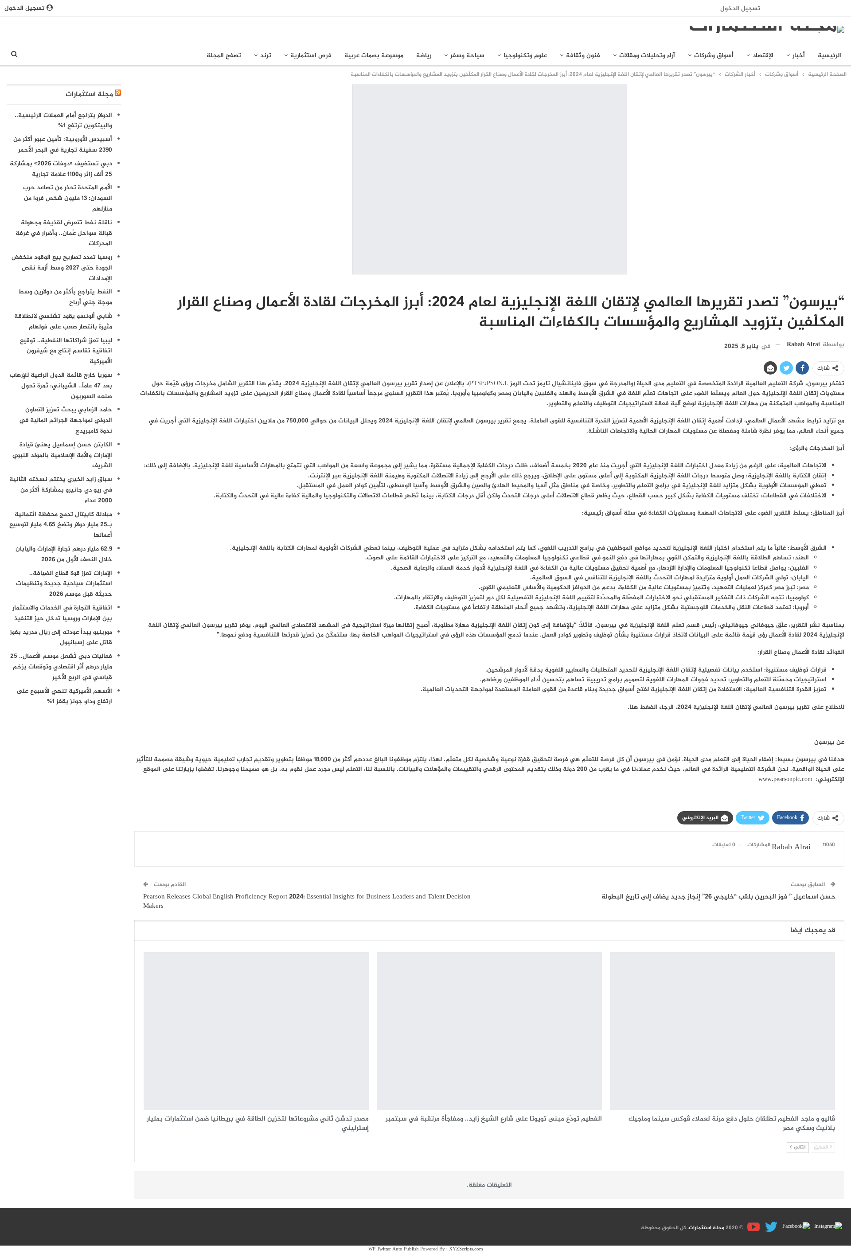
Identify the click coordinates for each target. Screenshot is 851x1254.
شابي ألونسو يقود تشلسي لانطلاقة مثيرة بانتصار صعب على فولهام (63, 321)
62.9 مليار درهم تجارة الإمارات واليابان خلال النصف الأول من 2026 (64, 554)
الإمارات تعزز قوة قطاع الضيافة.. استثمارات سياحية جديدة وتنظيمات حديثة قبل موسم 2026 (64, 584)
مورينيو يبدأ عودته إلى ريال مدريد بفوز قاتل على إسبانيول (61, 637)
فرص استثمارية (311, 56)
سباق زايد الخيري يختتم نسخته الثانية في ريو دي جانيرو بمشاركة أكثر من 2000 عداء (60, 490)
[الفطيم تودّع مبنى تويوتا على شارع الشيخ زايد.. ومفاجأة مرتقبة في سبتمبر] (489, 1031)
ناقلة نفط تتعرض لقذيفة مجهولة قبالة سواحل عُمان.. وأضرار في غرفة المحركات (64, 233)
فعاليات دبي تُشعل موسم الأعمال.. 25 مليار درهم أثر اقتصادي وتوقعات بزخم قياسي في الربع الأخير (61, 667)
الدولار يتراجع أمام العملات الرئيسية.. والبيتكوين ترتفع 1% (63, 120)
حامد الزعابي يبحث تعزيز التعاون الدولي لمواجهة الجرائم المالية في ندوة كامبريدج (65, 420)
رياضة (423, 56)
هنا (633, 707)
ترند (265, 56)
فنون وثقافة (583, 56)
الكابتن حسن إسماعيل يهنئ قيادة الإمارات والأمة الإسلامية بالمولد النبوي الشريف (62, 455)
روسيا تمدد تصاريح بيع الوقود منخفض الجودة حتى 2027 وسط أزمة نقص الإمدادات (62, 268)
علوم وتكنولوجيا (525, 56)
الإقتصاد (763, 56)
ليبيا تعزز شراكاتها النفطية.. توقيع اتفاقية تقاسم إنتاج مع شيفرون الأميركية (66, 351)
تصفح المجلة (224, 56)
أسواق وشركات (714, 56)
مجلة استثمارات (89, 95)
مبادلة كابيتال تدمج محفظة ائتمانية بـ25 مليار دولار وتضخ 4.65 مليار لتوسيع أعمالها (60, 525)
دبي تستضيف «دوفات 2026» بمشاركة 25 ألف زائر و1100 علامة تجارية (61, 169)
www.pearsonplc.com (785, 779)
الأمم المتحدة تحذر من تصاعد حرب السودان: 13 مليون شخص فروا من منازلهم (67, 198)
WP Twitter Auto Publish (393, 1249)
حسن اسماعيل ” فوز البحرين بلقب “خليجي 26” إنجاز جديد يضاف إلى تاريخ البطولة (718, 896)
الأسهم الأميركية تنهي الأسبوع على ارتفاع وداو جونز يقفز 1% (64, 696)
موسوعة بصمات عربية (373, 56)
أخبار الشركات (841, 284)
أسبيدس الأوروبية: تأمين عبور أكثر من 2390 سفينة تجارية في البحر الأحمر (62, 144)
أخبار (798, 56)
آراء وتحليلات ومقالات (647, 56)
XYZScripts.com (466, 1249)
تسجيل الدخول (740, 9)
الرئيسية (829, 56)
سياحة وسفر (467, 56)
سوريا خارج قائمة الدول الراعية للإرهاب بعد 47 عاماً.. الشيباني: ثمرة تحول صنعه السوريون (61, 386)
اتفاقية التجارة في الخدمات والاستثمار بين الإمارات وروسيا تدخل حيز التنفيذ (62, 613)
